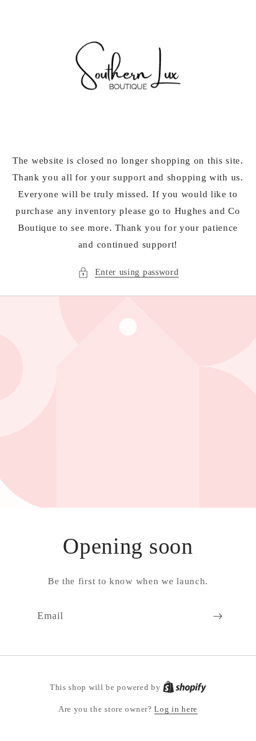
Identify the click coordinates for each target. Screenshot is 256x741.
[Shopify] (184, 687)
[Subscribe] (217, 616)
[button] (128, 272)
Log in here (176, 709)
